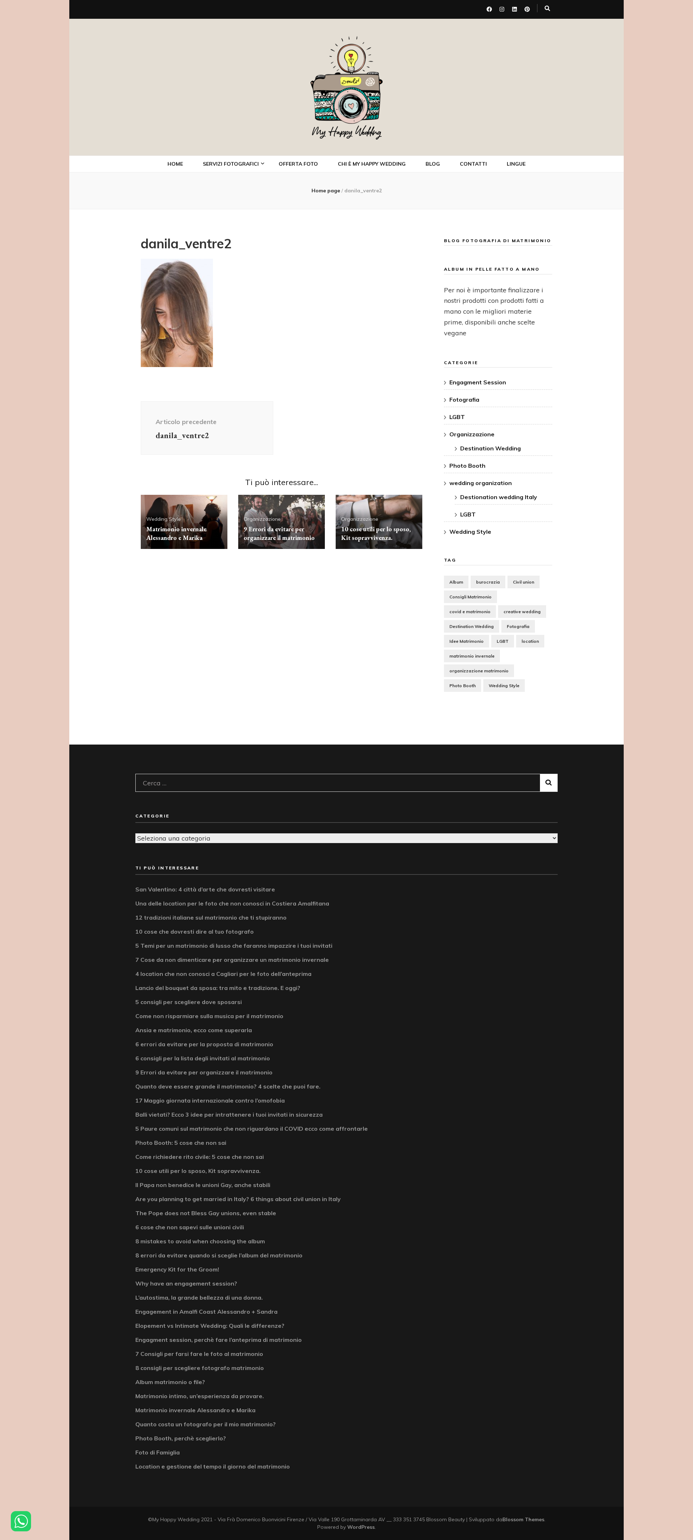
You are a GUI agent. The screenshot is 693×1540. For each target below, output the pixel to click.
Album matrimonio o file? (170, 1382)
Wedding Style (163, 519)
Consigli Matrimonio (470, 596)
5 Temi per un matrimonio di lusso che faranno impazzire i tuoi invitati (233, 945)
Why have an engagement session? (186, 1283)
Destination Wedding (490, 448)
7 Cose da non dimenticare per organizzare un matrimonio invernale (232, 959)
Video (219, 231)
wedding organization (480, 483)
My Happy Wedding (346, 132)
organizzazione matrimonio (479, 670)
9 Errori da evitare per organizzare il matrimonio (279, 533)
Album (456, 582)
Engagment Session (477, 382)
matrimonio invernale (471, 656)
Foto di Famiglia (157, 1452)
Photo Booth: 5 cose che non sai (180, 1142)
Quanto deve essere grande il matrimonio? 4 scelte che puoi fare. (228, 1086)
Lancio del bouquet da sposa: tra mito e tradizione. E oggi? (217, 987)
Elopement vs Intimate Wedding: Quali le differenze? (209, 1325)
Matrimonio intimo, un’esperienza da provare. (199, 1396)
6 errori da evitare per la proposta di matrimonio (204, 1044)
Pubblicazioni (229, 321)
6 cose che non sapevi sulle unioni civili (189, 1227)
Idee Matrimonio (466, 641)
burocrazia (488, 582)
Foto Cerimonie (230, 215)
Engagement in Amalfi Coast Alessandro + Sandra (206, 1311)
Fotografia (464, 399)
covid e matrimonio (470, 611)
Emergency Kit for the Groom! (177, 1269)
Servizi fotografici (231, 164)
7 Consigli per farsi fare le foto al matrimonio (199, 1353)
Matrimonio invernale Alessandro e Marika (176, 533)
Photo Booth (228, 247)
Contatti (473, 164)
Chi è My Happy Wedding (372, 164)
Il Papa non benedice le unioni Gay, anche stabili (202, 1184)
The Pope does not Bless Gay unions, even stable (205, 1213)
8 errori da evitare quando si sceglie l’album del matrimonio (218, 1255)
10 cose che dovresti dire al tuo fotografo (194, 931)
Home (175, 164)
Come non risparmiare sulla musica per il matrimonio (209, 1016)
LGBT (457, 416)
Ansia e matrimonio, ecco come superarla (193, 1030)
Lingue (516, 164)
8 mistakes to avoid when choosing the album (200, 1241)
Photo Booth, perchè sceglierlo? (180, 1438)
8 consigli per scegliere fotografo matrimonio (199, 1367)
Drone (220, 263)
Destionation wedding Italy (498, 497)
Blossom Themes (523, 1519)
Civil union (523, 582)
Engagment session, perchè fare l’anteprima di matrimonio (218, 1339)
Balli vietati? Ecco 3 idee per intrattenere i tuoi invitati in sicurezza (229, 1114)
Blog (433, 164)
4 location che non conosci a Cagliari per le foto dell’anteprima (223, 973)
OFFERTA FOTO (298, 164)
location (530, 641)
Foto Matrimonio (233, 184)
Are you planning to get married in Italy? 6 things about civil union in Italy (238, 1199)
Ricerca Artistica (234, 305)
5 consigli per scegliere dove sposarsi (188, 1001)
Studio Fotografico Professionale (237, 284)
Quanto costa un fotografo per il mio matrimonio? (205, 1424)
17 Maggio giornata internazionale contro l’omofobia (210, 1100)
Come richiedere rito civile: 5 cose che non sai (199, 1156)
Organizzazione (262, 519)
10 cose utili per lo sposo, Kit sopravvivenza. (376, 533)
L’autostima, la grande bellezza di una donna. (199, 1297)
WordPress (361, 1527)
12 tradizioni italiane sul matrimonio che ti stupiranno (211, 917)
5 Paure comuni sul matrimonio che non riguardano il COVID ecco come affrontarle (251, 1128)
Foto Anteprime (231, 199)
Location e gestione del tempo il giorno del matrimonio (212, 1466)
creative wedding (522, 611)
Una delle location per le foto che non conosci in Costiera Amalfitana (232, 903)
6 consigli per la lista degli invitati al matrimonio (202, 1058)
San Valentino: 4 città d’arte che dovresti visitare (205, 889)
